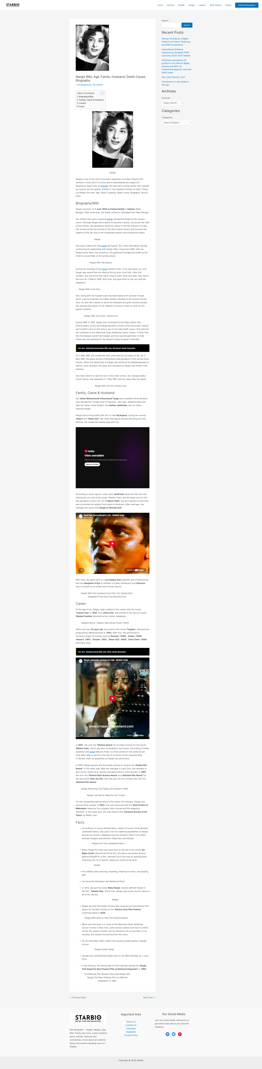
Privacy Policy (131, 1035)
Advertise (131, 1028)
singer (110, 219)
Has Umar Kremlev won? (173, 77)
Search (165, 20)
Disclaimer (131, 1032)
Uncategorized (84, 84)
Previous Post (78, 998)
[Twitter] (174, 1034)
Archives (166, 98)
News (228, 5)
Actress (170, 5)
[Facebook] (167, 1034)
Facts (81, 106)
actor (104, 246)
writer (92, 752)
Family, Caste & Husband (91, 100)
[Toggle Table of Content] (101, 93)
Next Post (149, 998)
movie (105, 269)
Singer (192, 5)
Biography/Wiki (86, 96)
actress (104, 186)
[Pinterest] (180, 1034)
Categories (167, 117)
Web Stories (216, 5)
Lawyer (202, 5)
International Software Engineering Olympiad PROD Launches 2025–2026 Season (176, 52)
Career (82, 103)
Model (181, 5)
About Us (131, 1022)
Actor (160, 5)
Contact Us (131, 1025)
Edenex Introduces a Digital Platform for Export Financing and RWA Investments (176, 41)
